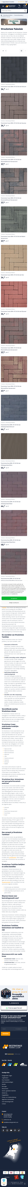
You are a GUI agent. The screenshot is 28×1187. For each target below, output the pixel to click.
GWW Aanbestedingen (7, 1082)
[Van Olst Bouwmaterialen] (23, 1064)
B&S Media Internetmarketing (17, 1183)
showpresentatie (6, 882)
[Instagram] (7, 1130)
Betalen (4, 1084)
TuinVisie (4, 607)
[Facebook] (3, 1130)
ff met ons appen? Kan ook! (15, 1008)
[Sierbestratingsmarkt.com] (16, 1064)
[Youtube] (11, 1130)
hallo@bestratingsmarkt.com (11, 1122)
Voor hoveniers (5, 1080)
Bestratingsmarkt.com (15, 1182)
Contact (4, 1103)
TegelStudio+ (5, 1077)
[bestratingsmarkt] (14, 1046)
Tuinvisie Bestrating (18, 15)
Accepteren (14, 598)
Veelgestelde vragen (7, 1075)
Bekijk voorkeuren (14, 602)
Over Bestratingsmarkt (7, 1101)
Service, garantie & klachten (9, 1090)
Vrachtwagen (25, 6)
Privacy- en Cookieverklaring (9, 1097)
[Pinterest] (15, 1130)
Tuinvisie (3, 84)
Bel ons (19, 7)
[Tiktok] (19, 1130)
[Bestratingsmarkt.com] (4, 1064)
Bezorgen (4, 1086)
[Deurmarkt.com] (10, 1064)
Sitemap (21, 1182)
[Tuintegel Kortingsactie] (24, 79)
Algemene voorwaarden (8, 1099)
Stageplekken (5, 1095)
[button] (4, 1182)
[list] (25, 50)
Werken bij (4, 1093)
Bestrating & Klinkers (8, 15)
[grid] (21, 50)
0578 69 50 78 (15, 1003)
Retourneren (5, 1088)
